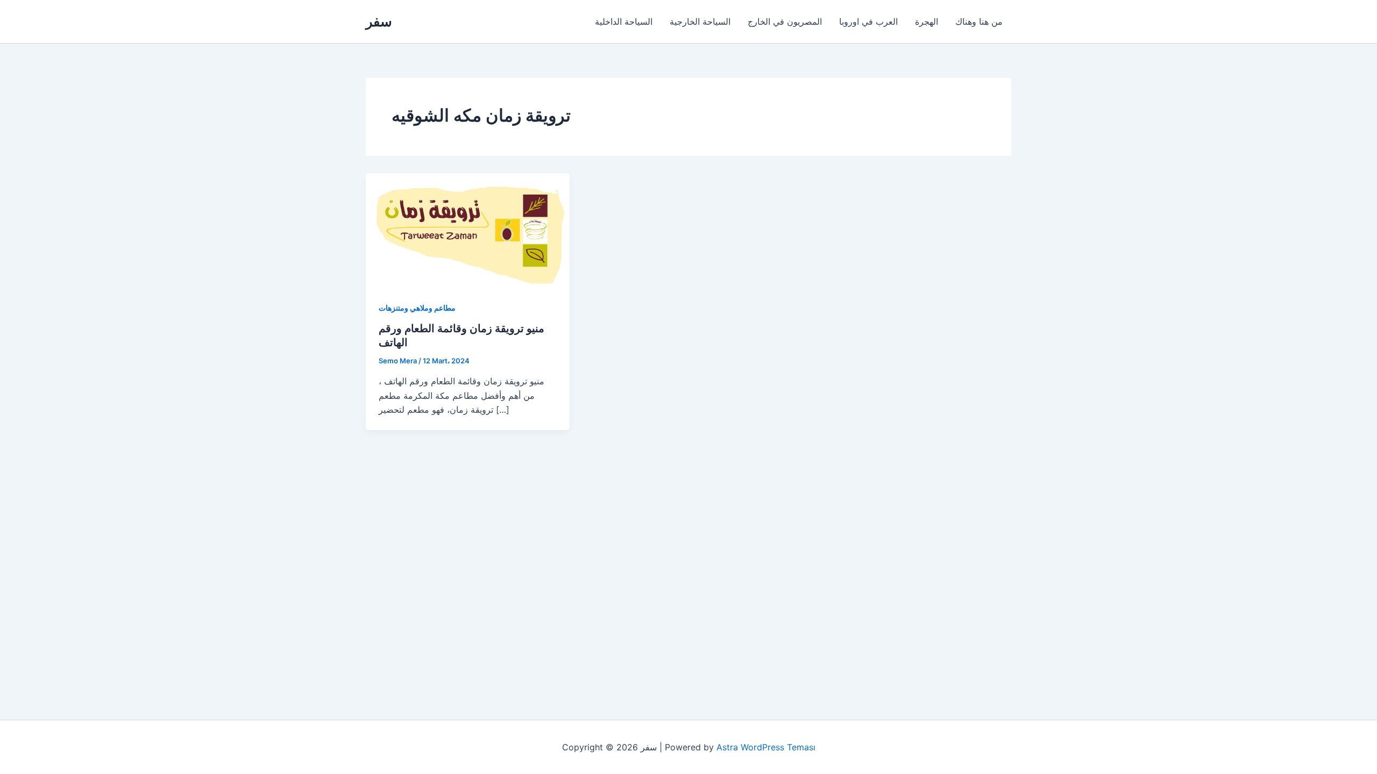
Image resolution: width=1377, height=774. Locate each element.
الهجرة (926, 21)
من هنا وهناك (979, 21)
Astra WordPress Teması (765, 747)
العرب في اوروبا (868, 21)
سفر (379, 21)
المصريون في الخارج (785, 21)
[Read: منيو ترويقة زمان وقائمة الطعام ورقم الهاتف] (468, 229)
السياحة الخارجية (700, 21)
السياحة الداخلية (623, 21)
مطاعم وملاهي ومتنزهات (417, 307)
